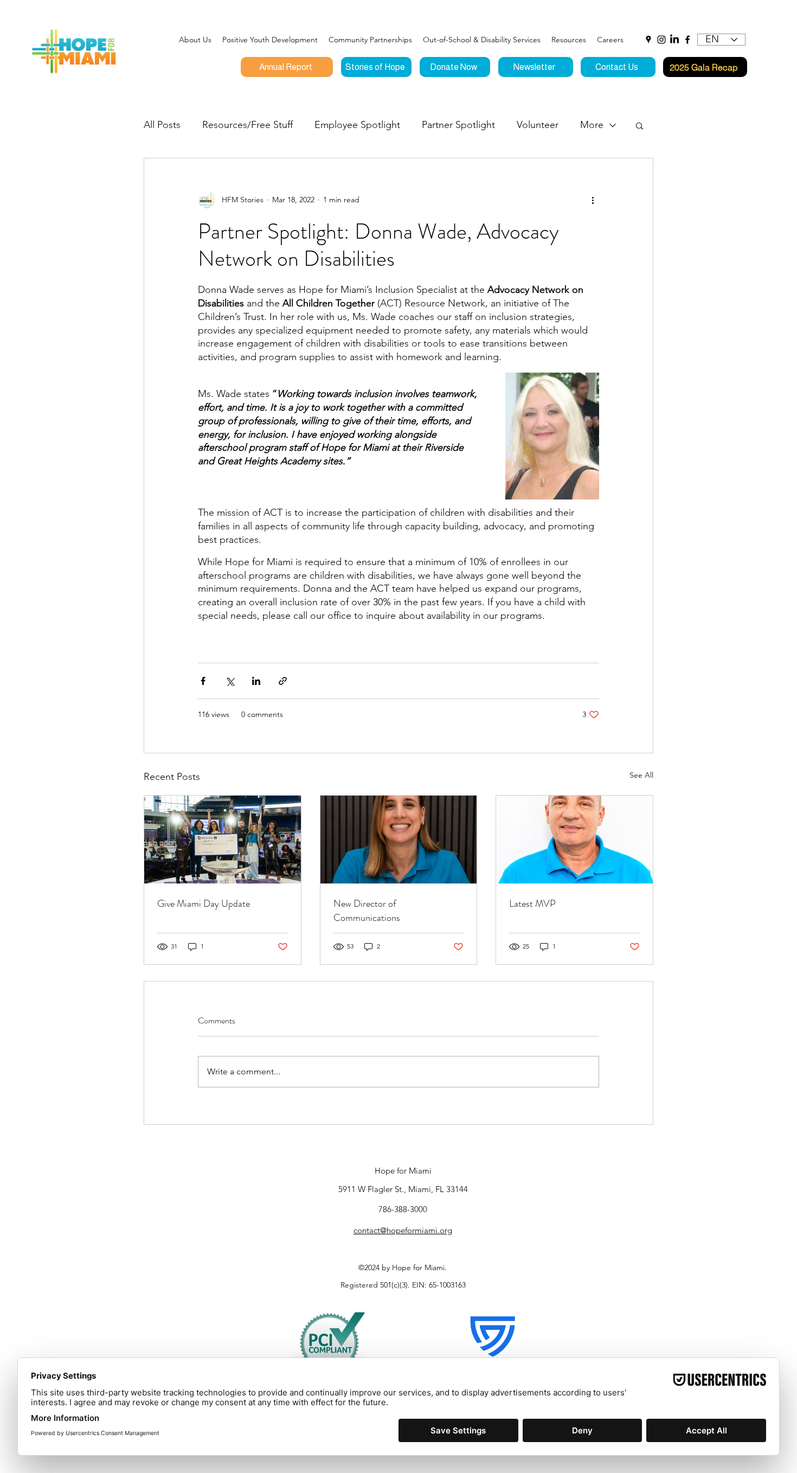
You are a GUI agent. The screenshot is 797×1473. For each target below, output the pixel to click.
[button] (270, 39)
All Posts (162, 125)
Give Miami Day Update (203, 903)
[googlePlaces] (648, 39)
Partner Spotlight (458, 125)
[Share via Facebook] (203, 681)
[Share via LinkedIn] (256, 681)
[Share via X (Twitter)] (229, 681)
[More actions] (592, 199)
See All (641, 775)
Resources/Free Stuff (247, 125)
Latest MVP (532, 903)
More (591, 125)
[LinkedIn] (674, 39)
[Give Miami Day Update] (222, 839)
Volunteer (537, 125)
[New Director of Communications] (398, 839)
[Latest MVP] (574, 839)
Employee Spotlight (357, 125)
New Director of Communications (366, 910)
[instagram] (661, 39)
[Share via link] (283, 681)
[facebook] (687, 39)
